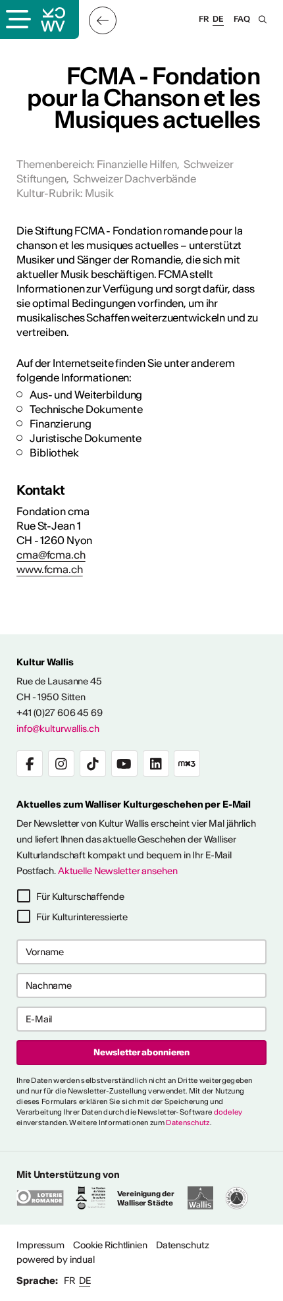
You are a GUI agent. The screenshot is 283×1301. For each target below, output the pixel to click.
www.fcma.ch (49, 569)
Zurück (102, 20)
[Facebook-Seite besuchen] (29, 763)
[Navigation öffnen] (17, 20)
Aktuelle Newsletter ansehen (118, 871)
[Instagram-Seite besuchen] (61, 763)
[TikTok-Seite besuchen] (93, 763)
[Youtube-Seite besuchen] (124, 763)
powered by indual (55, 1259)
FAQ (242, 19)
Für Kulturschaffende (80, 896)
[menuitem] (40, 1245)
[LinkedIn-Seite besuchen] (156, 763)
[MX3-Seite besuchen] (187, 763)
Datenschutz (187, 1122)
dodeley (228, 1112)
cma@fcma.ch (51, 554)
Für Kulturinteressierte (82, 917)
